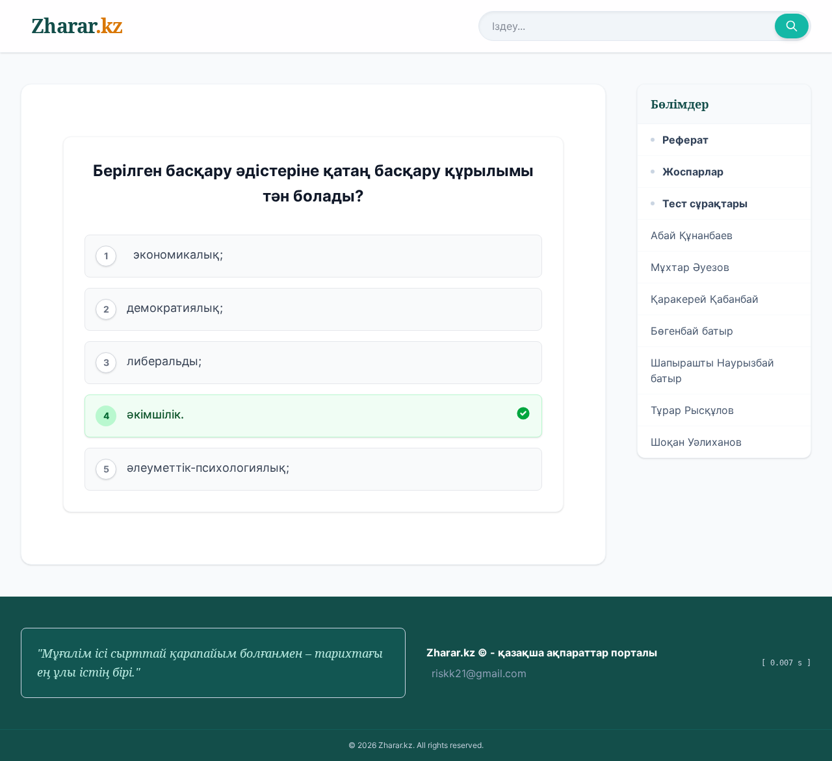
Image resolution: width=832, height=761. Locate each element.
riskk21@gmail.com (479, 673)
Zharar (76, 25)
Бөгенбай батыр (692, 330)
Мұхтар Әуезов (690, 267)
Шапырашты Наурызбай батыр (712, 370)
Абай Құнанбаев (692, 235)
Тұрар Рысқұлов (692, 410)
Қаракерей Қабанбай (705, 298)
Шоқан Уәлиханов (696, 441)
